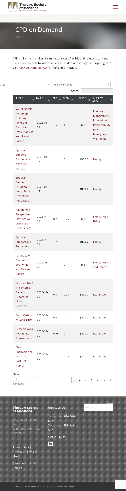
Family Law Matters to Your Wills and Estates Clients (23, 265)
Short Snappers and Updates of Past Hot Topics (24, 356)
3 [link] (86, 379)
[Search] (108, 7)
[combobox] (81, 84)
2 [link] (80, 379)
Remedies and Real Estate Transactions (24, 333)
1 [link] (74, 379)
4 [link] (91, 379)
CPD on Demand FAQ (33, 67)
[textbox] (63, 84)
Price (82, 98)
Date (39, 98)
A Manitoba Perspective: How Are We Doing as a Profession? (23, 219)
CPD (55, 98)
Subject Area (97, 100)
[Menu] (114, 7)
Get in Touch (56, 437)
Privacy (17, 452)
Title (19, 98)
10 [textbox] (16, 379)
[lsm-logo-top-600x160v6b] (29, 7)
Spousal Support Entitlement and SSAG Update (23, 159)
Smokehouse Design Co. (65, 486)
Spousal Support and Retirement (23, 241)
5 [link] (97, 379)
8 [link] (110, 379)
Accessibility (21, 447)
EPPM (66, 98)
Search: (75, 90)
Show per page (18, 378)
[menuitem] (108, 7)
